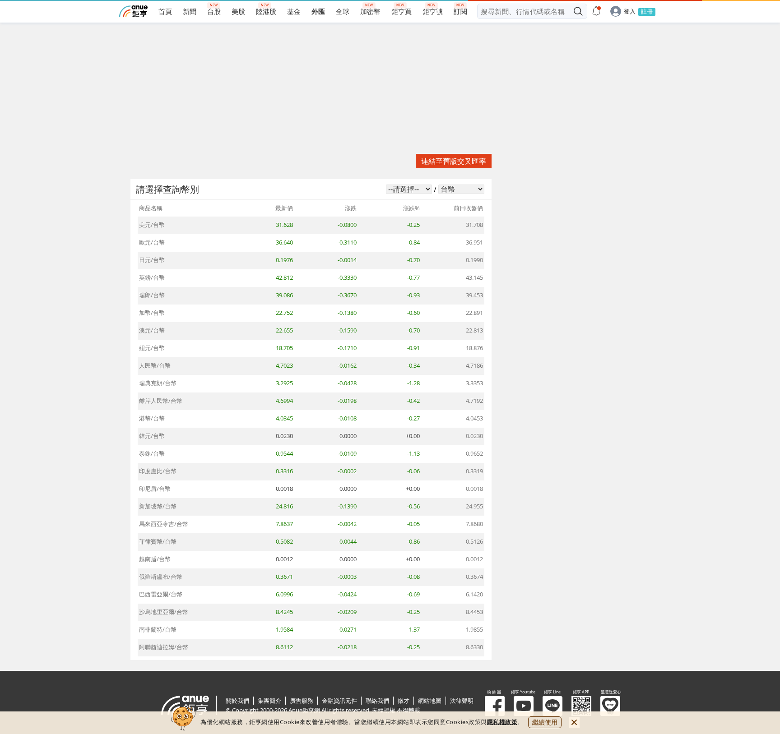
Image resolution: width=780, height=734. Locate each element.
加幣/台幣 (152, 313)
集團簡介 (269, 701)
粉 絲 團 (495, 706)
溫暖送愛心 (610, 706)
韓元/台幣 (152, 436)
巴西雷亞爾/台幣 (160, 594)
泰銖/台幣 (152, 453)
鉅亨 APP (581, 706)
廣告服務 (301, 701)
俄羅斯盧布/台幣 (160, 576)
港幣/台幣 (152, 418)
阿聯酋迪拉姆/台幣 (163, 647)
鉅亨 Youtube (524, 706)
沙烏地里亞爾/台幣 (163, 612)
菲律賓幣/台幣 (157, 541)
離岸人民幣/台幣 (160, 401)
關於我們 (237, 701)
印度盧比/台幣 (157, 471)
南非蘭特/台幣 (157, 629)
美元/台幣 (152, 225)
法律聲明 (462, 701)
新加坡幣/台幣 (157, 506)
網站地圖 (429, 701)
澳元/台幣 (152, 330)
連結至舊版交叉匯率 (453, 161)
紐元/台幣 (152, 348)
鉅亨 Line (552, 706)
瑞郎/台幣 (152, 295)
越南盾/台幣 (155, 559)
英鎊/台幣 (152, 277)
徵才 (403, 701)
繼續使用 (544, 722)
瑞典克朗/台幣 (157, 383)
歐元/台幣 (152, 242)
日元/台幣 (152, 260)
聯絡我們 (377, 701)
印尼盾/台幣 (155, 489)
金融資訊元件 (339, 701)
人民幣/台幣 (155, 365)
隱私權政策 (502, 722)
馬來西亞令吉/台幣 (163, 524)
